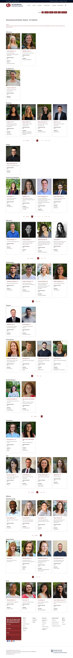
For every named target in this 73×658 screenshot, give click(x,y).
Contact (24, 622)
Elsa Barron (9, 558)
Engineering (34, 25)
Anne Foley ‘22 (57, 358)
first (24, 140)
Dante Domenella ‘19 (58, 196)
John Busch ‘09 (25, 358)
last (49, 140)
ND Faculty (54, 620)
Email (8, 632)
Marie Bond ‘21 (10, 196)
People (34, 5)
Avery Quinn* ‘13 (42, 518)
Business (16, 25)
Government (42, 25)
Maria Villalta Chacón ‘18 (60, 600)
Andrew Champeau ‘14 (27, 281)
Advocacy (7, 25)
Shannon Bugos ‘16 (26, 558)
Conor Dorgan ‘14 (26, 324)
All (42, 12)
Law (55, 25)
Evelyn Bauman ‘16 (11, 51)
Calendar (54, 5)
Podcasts (63, 624)
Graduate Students (45, 626)
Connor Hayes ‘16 (26, 474)
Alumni (34, 622)
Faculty (43, 624)
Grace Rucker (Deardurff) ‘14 (28, 399)
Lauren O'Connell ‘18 (12, 399)
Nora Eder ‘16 (25, 600)
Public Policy (8, 27)
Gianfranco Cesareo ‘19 (43, 358)
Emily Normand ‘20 (42, 239)
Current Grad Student (24, 25)
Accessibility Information (10, 654)
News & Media (60, 5)
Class (59, 12)
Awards (24, 625)
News (63, 622)
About (29, 5)
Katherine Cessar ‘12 (43, 558)
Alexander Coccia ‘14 (58, 558)
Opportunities (47, 5)
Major (55, 12)
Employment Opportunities (25, 628)
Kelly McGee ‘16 (57, 474)
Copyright (7, 650)
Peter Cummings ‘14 (42, 196)
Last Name (9, 628)
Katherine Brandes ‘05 (12, 358)
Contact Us (19, 652)
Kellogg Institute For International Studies (13, 651)
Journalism (52, 25)
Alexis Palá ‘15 (57, 239)
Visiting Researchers (55, 622)
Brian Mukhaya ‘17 (11, 518)
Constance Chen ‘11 (11, 87)
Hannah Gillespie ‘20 (43, 281)
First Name (9, 624)
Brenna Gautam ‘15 (11, 474)
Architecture (12, 25)
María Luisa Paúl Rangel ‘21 (28, 440)
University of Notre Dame (16, 650)
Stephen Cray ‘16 (11, 324)
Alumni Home (64, 12)
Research (40, 5)
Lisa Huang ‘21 (41, 600)
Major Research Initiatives (44, 620)
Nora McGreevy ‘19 (11, 439)
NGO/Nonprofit (62, 25)
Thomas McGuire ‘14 (11, 239)
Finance (38, 25)
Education (30, 25)
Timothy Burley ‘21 (11, 600)
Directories (35, 620)
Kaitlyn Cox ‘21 (26, 196)
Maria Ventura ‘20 (58, 518)
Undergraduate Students (44, 629)
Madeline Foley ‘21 (26, 51)
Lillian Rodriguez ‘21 (58, 281)
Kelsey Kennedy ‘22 (42, 122)
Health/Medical (47, 25)
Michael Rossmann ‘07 (12, 163)
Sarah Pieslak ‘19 (26, 518)
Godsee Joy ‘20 (10, 122)
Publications (44, 622)
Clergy (19, 25)
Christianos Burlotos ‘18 (12, 281)
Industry (51, 12)
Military (57, 25)
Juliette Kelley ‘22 (26, 122)
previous (27, 140)
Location (46, 12)
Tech (12, 27)
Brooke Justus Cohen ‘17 (43, 474)
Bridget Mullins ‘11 (26, 239)
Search (65, 6)
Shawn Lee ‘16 (57, 122)
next (46, 140)
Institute (24, 620)
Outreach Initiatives (26, 623)
